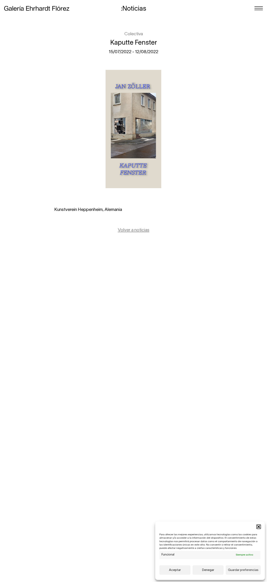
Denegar (208, 570)
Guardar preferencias (243, 570)
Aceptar (175, 570)
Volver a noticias (133, 230)
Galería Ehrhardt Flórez (36, 8)
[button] (259, 527)
